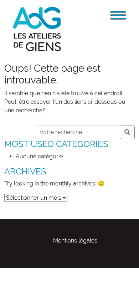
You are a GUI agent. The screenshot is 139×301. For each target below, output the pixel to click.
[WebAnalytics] (14, 272)
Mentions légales (75, 240)
